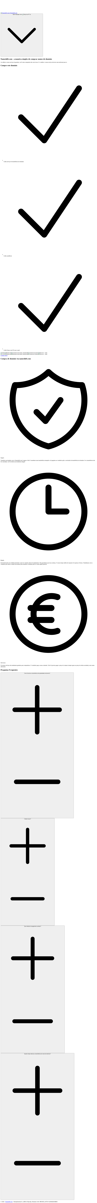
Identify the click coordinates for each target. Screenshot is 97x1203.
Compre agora (4, 355)
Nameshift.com (9, 1201)
